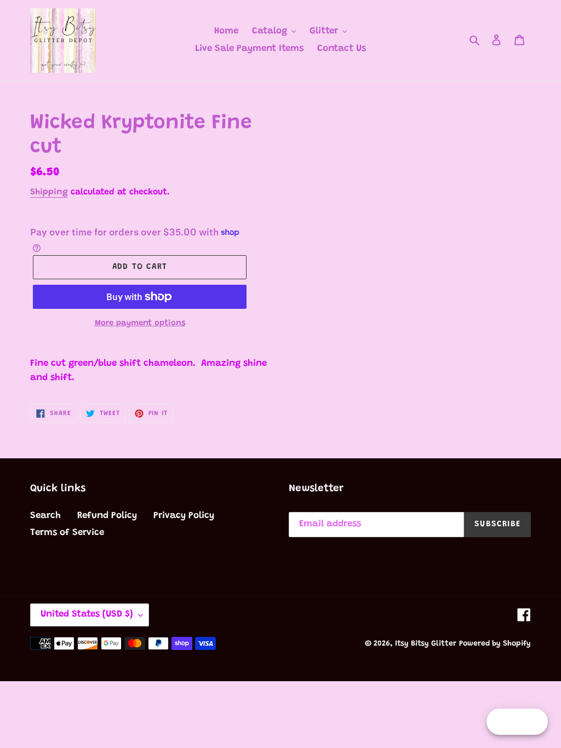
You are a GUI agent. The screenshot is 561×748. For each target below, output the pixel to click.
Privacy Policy (183, 516)
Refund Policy (107, 516)
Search (45, 516)
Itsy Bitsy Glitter (425, 644)
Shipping (49, 192)
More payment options (140, 323)
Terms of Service (67, 533)
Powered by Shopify (495, 644)
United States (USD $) (87, 614)
